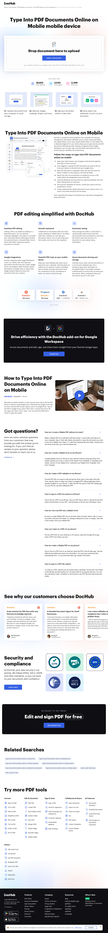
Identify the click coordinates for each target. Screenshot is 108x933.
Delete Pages (32, 837)
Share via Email (74, 812)
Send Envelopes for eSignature (55, 813)
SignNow (68, 909)
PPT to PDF (11, 820)
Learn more (13, 687)
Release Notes (50, 914)
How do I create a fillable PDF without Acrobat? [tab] (64, 432)
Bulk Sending (53, 829)
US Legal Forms (70, 906)
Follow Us (9, 907)
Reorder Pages (33, 833)
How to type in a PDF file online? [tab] (58, 564)
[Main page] (9, 3)
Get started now (54, 725)
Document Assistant (92, 804)
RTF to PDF (11, 833)
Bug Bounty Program (52, 916)
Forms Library (29, 911)
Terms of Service (50, 901)
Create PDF (32, 807)
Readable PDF (13, 862)
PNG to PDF (12, 812)
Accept (91, 927)
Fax (70, 816)
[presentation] (54, 53)
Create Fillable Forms (74, 829)
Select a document (54, 58)
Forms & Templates (31, 901)
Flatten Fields (33, 816)
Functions (27, 916)
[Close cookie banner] (101, 926)
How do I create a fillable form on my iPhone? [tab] (63, 453)
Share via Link (73, 807)
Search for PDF (13, 866)
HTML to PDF (12, 828)
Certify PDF (12, 854)
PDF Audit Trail (13, 849)
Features (27, 914)
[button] (79, 395)
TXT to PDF (11, 807)
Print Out (11, 879)
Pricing (26, 909)
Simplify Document (95, 810)
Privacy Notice (50, 904)
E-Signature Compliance (53, 909)
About (47, 899)
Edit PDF (31, 803)
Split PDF (31, 820)
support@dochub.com (10, 899)
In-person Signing (54, 818)
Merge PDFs (32, 824)
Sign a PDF (52, 803)
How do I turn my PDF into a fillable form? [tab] (61, 510)
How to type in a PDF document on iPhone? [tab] (62, 494)
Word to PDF (12, 803)
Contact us (8, 457)
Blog (66, 899)
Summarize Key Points (94, 815)
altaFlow (68, 911)
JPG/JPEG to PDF (13, 816)
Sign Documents (30, 904)
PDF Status (72, 820)
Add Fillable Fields (34, 812)
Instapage (68, 914)
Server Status (29, 906)
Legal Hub (48, 906)
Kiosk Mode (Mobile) (52, 823)
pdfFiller (68, 904)
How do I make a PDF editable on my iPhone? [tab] (63, 473)
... (78, 928)
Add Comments (74, 803)
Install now (54, 354)
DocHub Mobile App (72, 901)
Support (47, 911)
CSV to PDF (11, 824)
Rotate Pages (32, 828)
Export (10, 871)
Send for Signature (55, 807)
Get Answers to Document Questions (94, 822)
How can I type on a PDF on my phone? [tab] (60, 529)
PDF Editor (28, 899)
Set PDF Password (14, 858)
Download (11, 875)
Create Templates (75, 824)
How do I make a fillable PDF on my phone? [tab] (62, 545)
